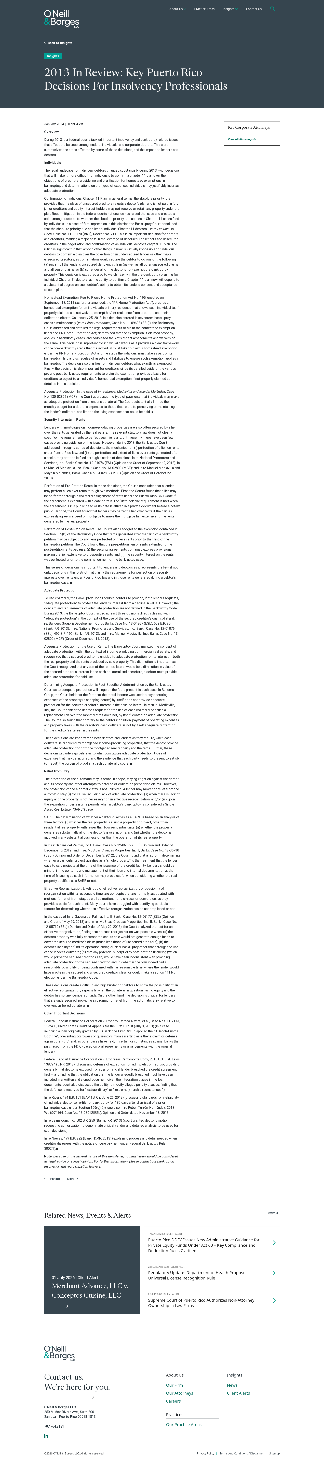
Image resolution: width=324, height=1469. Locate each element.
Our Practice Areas (184, 1424)
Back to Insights (59, 43)
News (232, 1385)
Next (70, 1179)
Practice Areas (204, 9)
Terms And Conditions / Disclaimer (242, 1453)
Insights (228, 9)
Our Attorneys (179, 1393)
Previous (54, 1179)
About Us (176, 9)
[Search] (273, 9)
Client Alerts (238, 1393)
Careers (173, 1401)
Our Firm (174, 1385)
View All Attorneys (240, 139)
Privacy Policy (205, 1453)
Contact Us (254, 9)
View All (274, 1213)
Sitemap (274, 1453)
